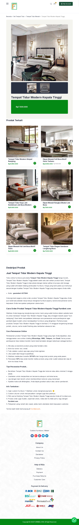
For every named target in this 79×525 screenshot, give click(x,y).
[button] (39, 59)
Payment (39, 472)
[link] (22, 141)
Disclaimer (39, 454)
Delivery (39, 469)
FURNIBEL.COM (39, 522)
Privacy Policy (39, 458)
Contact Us (39, 451)
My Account (67, 4)
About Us (39, 447)
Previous (13, 54)
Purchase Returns (39, 476)
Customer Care (39, 480)
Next (65, 54)
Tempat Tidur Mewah (33, 16)
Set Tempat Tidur (18, 16)
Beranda (9, 16)
